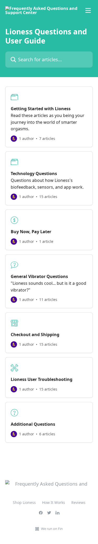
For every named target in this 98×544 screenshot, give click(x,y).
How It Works (53, 502)
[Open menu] (88, 10)
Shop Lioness (24, 502)
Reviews (78, 502)
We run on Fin (52, 528)
